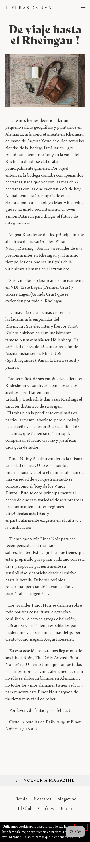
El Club (25, 808)
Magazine (66, 799)
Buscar (65, 808)
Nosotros (42, 799)
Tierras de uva (28, 7)
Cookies (46, 808)
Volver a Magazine (49, 780)
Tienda (21, 799)
